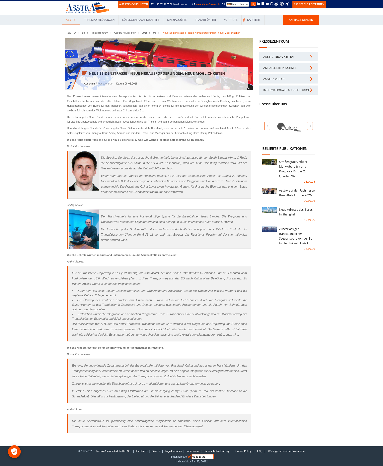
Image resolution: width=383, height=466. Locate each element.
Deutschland (238, 4)
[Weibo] (276, 4)
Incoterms (142, 451)
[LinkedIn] (258, 4)
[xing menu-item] (287, 4)
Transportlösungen (99, 19)
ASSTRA (71, 19)
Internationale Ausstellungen (287, 90)
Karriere (254, 19)
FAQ (259, 451)
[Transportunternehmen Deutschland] (87, 7)
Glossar (156, 451)
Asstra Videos (274, 79)
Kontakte (231, 19)
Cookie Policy (243, 451)
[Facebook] (263, 4)
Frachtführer (205, 19)
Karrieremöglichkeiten (133, 4)
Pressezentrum (104, 83)
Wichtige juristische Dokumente (286, 451)
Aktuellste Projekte (279, 67)
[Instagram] (271, 4)
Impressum (192, 451)
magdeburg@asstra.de (208, 4)
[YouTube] (267, 4)
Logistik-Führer (173, 451)
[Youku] (282, 4)
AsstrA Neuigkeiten (278, 56)
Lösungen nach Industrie (140, 19)
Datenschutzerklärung (217, 451)
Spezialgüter (177, 19)
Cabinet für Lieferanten (309, 4)
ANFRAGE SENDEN (301, 19)
